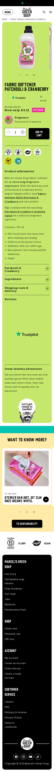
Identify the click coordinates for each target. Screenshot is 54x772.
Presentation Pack (15, 609)
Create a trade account (13, 675)
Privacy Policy (13, 717)
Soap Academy (13, 588)
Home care (11, 628)
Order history (13, 668)
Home (4, 19)
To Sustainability (27, 523)
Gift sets (9, 639)
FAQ (7, 707)
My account (11, 658)
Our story (10, 574)
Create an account (15, 663)
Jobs (7, 599)
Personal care (13, 633)
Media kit (10, 604)
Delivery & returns (16, 712)
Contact (9, 701)
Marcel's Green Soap (37, 763)
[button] (7, 12)
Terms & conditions (11, 725)
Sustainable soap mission (14, 581)
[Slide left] (20, 75)
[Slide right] (33, 75)
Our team (10, 594)
